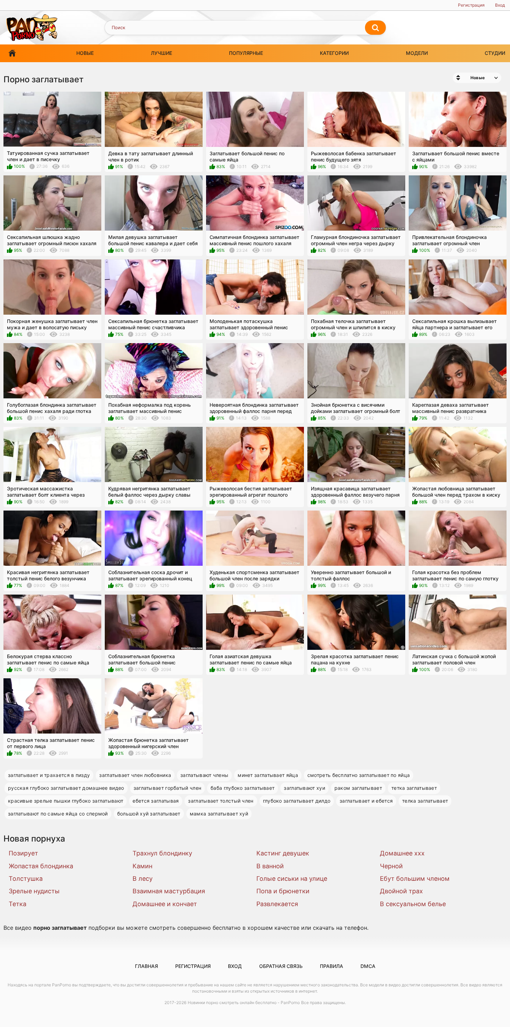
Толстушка (26, 878)
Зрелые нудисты (34, 891)
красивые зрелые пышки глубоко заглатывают (65, 801)
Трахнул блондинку (162, 853)
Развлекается (277, 904)
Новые (85, 53)
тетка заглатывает (414, 788)
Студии (495, 53)
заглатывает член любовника (135, 775)
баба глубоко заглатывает (242, 788)
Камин (142, 866)
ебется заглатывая (156, 801)
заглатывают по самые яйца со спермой (58, 814)
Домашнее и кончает (165, 904)
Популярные (246, 53)
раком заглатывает (358, 788)
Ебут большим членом (415, 878)
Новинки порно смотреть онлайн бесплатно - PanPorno (244, 1002)
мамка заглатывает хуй (219, 814)
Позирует (23, 853)
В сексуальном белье (413, 904)
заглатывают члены (204, 775)
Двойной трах (401, 891)
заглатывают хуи (304, 788)
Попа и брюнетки (282, 891)
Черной (391, 866)
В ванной (270, 866)
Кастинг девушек (282, 853)
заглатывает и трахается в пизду (49, 775)
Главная (12, 53)
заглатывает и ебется (366, 801)
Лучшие (161, 53)
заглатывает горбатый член (168, 788)
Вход (500, 5)
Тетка (17, 904)
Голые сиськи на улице (291, 878)
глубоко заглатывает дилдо (297, 801)
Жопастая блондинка (41, 866)
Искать (375, 27)
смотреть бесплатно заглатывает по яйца (358, 775)
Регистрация (471, 5)
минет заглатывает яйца (268, 775)
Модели (417, 53)
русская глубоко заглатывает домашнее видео (66, 788)
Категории (334, 53)
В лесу (143, 878)
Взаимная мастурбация (169, 891)
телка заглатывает (425, 801)
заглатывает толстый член (220, 801)
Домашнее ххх (402, 853)
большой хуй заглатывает (148, 814)
